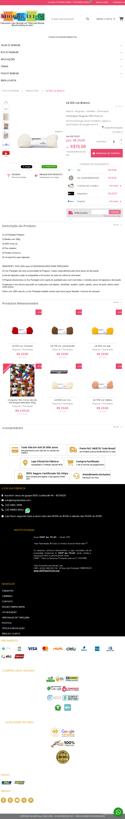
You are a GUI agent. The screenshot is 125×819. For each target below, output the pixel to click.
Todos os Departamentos (62, 37)
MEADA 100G (32, 90)
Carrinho (7, 596)
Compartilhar (50, 166)
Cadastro (8, 590)
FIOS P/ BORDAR (10, 90)
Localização (9, 612)
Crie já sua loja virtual (112, 813)
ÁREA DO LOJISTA (11, 633)
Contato (7, 601)
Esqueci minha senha (13, 606)
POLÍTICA (6, 622)
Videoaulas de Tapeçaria (15, 617)
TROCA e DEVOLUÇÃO (13, 628)
